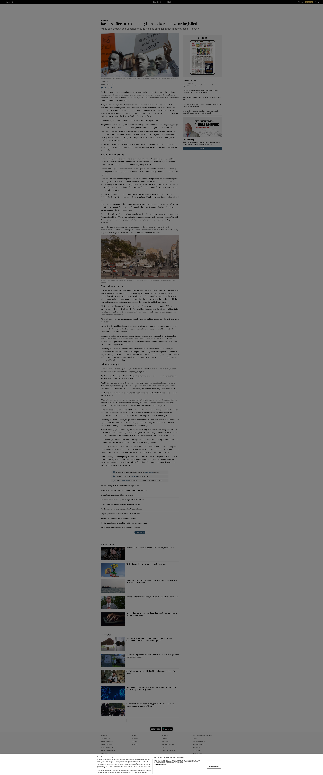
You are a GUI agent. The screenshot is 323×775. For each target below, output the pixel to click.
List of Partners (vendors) (160, 764)
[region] (161, 764)
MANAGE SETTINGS (214, 766)
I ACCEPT (214, 762)
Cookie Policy (107, 767)
